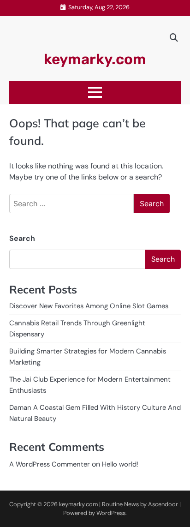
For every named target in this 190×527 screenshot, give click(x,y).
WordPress (110, 513)
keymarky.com (95, 59)
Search (22, 238)
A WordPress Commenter (49, 464)
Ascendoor (163, 504)
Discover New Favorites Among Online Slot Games (88, 306)
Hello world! (120, 464)
